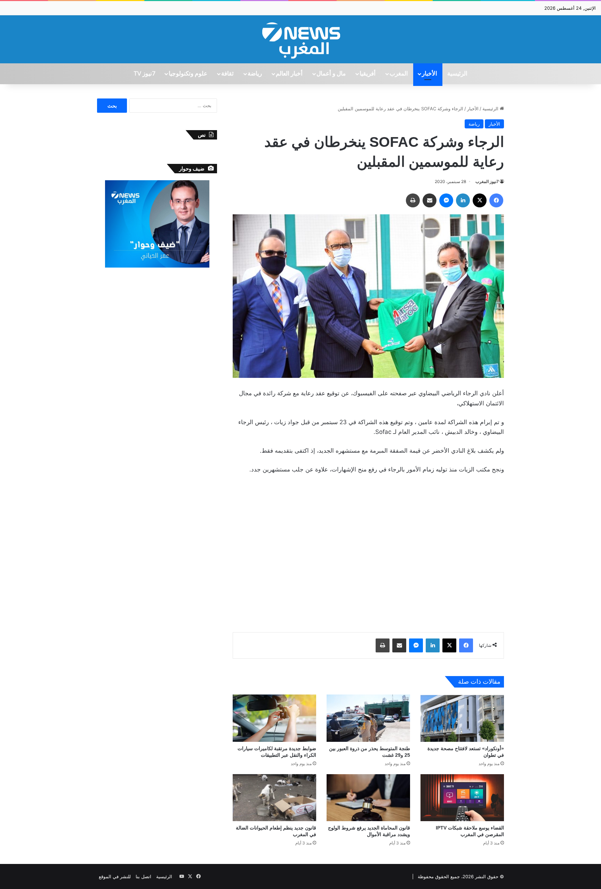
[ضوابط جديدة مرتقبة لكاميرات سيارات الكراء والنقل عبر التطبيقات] (274, 717)
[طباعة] (413, 200)
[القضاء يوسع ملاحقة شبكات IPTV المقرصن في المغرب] (462, 797)
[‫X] (480, 200)
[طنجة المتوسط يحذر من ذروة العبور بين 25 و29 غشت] (368, 717)
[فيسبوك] (496, 200)
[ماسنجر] (446, 200)
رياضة (255, 74)
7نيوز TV (144, 74)
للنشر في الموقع (115, 876)
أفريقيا (368, 74)
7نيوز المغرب (487, 181)
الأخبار (429, 74)
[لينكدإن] (463, 200)
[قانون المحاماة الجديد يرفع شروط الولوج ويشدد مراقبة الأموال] (368, 797)
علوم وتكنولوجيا (188, 74)
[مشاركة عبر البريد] (429, 200)
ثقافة (227, 74)
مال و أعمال (331, 74)
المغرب (399, 74)
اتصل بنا (143, 876)
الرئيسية (457, 74)
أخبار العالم (289, 74)
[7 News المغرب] (300, 39)
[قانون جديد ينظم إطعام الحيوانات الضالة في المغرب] (274, 797)
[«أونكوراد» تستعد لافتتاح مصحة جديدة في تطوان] (462, 717)
